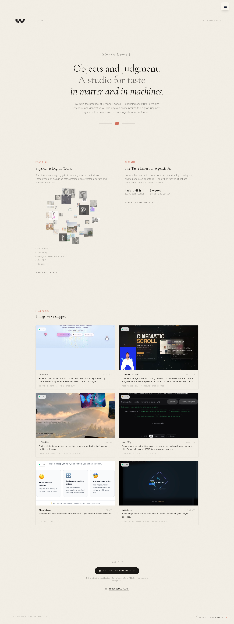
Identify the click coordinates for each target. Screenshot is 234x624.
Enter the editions (137, 202)
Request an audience (117, 570)
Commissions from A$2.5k (123, 578)
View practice (44, 272)
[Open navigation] (225, 6)
